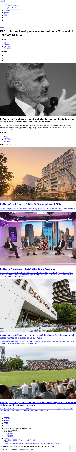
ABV (5, 43)
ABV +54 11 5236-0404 (11, 440)
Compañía (7, 10)
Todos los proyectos (13, 5)
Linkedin (10, 435)
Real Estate (7, 46)
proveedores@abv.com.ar (51, 443)
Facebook (10, 436)
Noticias (6, 12)
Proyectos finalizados (13, 9)
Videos (6, 14)
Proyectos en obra (12, 7)
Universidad (7, 48)
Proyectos (6, 4)
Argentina (7, 44)
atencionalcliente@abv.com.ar (35, 443)
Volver (2, 27)
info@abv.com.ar (9, 443)
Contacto (6, 17)
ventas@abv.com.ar (20, 443)
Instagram (10, 433)
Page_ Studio (29, 449)
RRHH (6, 15)
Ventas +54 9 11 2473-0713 (27, 440)
